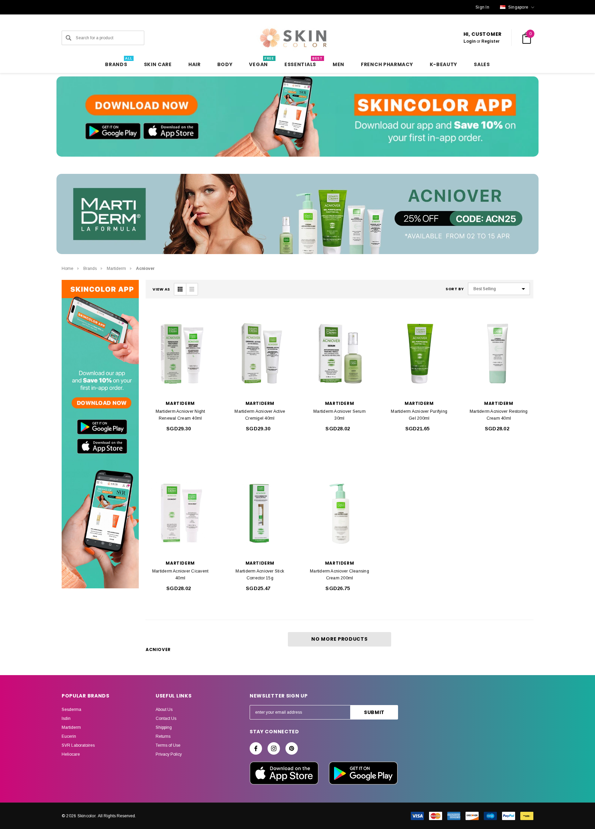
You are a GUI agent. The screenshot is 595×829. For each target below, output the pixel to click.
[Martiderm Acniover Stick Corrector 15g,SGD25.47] (260, 513)
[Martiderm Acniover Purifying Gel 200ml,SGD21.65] (419, 353)
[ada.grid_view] (180, 289)
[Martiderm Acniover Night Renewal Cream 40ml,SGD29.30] (180, 353)
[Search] (68, 37)
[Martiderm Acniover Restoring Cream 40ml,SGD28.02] (499, 353)
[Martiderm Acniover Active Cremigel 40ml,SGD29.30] (260, 353)
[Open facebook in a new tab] (256, 748)
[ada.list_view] (192, 289)
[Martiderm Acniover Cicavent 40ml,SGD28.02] (180, 513)
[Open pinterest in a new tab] (291, 748)
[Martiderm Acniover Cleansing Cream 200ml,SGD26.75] (339, 513)
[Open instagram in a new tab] (274, 748)
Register (490, 41)
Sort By (455, 289)
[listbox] (499, 289)
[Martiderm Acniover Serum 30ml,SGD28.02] (339, 353)
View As (161, 289)
